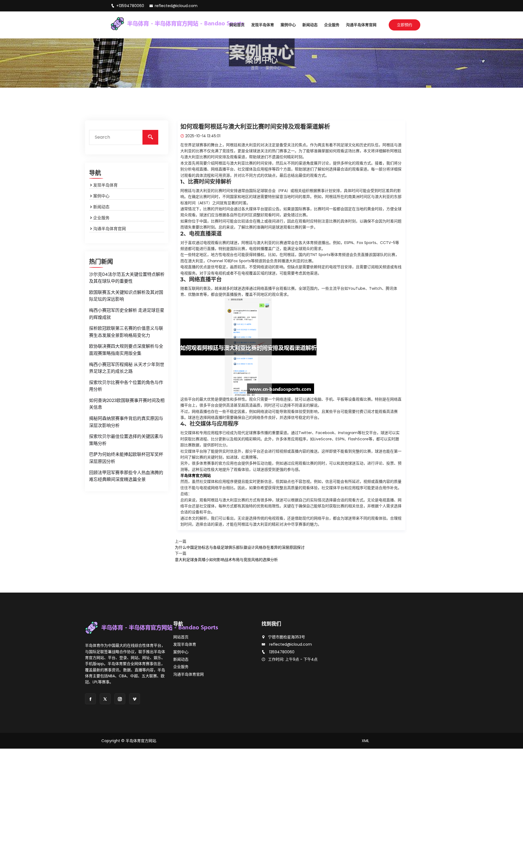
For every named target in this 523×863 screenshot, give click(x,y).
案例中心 (288, 25)
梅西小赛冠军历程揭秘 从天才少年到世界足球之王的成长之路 (126, 368)
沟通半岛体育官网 (361, 25)
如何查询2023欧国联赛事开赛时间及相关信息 (127, 404)
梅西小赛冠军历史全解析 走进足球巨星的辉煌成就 (126, 314)
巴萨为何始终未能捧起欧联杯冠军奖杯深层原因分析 (126, 458)
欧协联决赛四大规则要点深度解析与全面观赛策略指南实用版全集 (126, 349)
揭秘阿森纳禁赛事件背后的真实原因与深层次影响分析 (126, 422)
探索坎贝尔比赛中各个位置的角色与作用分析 (126, 386)
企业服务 (331, 25)
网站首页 (237, 25)
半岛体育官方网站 (141, 740)
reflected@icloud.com (176, 5)
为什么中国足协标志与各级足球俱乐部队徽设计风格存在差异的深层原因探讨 (240, 547)
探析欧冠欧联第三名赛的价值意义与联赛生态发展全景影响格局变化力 (126, 332)
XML (365, 740)
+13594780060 (130, 5)
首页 (255, 68)
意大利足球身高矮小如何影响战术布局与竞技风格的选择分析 (226, 559)
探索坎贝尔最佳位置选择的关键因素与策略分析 (126, 440)
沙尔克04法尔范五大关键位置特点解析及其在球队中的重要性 (127, 278)
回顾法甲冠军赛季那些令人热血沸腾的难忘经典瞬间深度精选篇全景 (126, 476)
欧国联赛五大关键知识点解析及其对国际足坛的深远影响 (126, 296)
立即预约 (404, 25)
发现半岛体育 (262, 25)
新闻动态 (310, 25)
